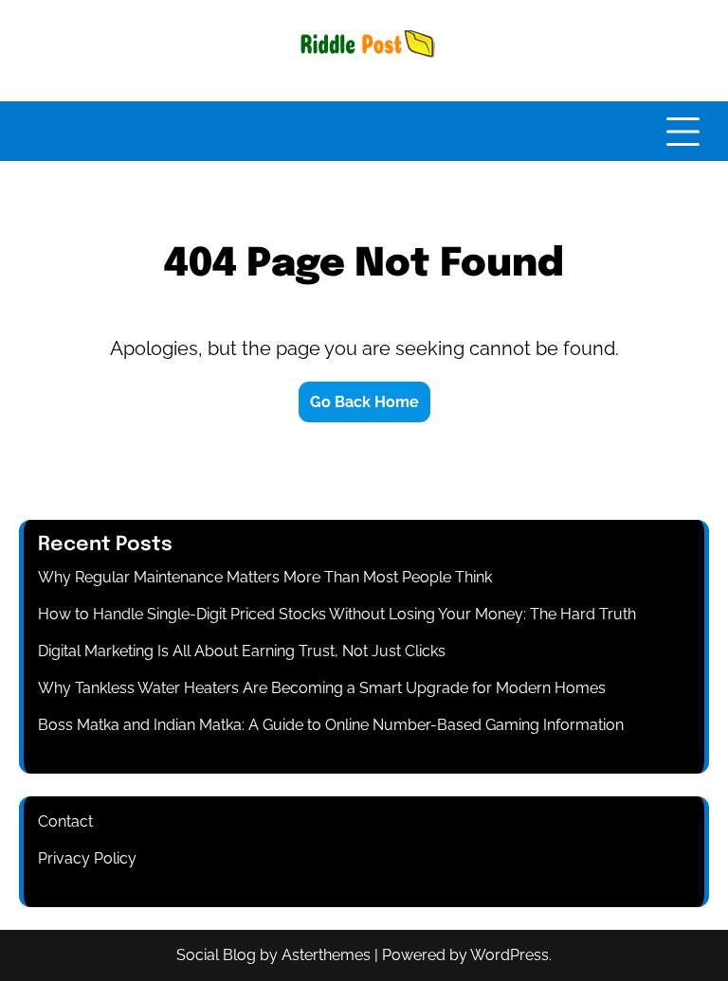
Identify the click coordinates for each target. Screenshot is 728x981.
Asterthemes (326, 955)
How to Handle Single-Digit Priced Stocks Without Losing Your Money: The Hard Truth (337, 614)
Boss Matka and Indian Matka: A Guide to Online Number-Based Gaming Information (331, 725)
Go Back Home (364, 402)
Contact (65, 821)
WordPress (509, 955)
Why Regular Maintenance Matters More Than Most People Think (265, 577)
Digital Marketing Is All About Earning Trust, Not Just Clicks (242, 651)
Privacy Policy (87, 858)
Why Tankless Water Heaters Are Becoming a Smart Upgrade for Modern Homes (322, 688)
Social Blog (216, 955)
